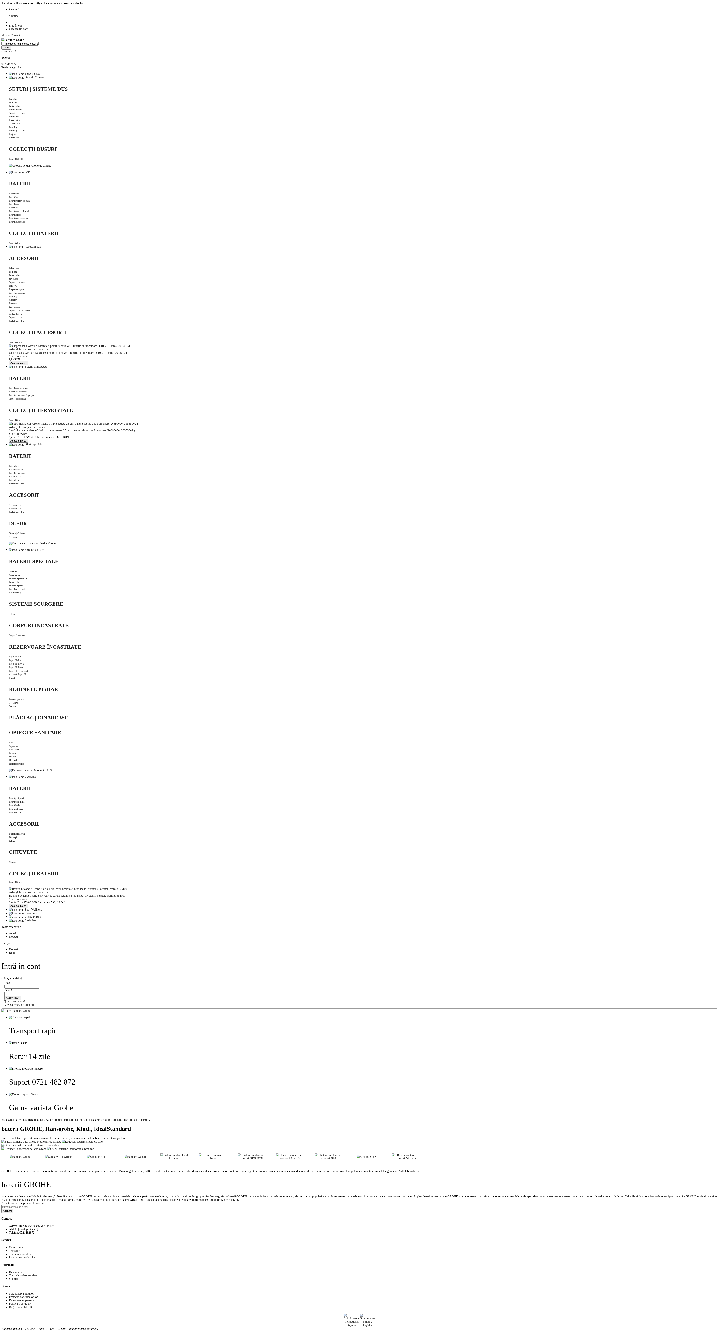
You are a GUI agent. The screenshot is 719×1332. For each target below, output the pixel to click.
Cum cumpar (16, 1247)
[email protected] (28, 1229)
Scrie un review (18, 356)
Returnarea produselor (22, 1257)
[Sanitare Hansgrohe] (58, 1156)
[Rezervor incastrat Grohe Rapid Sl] (31, 769)
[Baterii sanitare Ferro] (212, 1156)
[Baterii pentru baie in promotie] (82, 1141)
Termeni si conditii (20, 1254)
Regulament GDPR (20, 1307)
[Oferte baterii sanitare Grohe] (15, 1010)
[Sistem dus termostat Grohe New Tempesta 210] (32, 543)
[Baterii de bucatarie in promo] (31, 1141)
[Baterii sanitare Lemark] (290, 1156)
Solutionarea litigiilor (21, 1293)
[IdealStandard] (174, 1156)
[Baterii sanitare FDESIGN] (251, 1156)
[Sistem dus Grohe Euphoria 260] (30, 165)
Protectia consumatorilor (23, 1296)
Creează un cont (18, 29)
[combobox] (20, 44)
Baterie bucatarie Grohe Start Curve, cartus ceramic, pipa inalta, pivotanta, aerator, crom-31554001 (67, 895)
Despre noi (15, 1272)
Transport (14, 1250)
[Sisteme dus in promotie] (30, 1145)
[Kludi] (97, 1156)
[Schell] (367, 1156)
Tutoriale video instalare (23, 1275)
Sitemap (14, 1278)
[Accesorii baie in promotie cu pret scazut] (23, 1148)
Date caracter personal (22, 1300)
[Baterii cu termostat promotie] (70, 1148)
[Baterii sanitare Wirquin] (405, 1156)
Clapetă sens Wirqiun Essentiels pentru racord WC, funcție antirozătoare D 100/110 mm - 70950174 (68, 352)
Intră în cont (16, 25)
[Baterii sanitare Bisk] (328, 1156)
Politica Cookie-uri (20, 1303)
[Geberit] (136, 1156)
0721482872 (8, 64)
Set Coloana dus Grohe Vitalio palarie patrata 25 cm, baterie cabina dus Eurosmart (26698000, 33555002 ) (72, 430)
